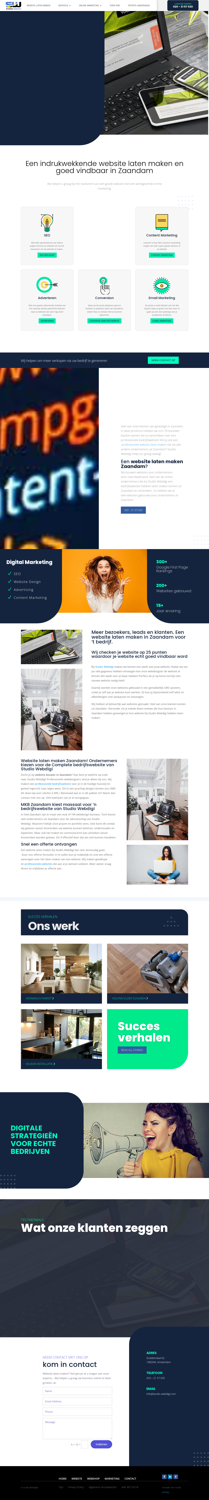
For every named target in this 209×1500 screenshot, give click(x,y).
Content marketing (162, 255)
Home (63, 1478)
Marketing (112, 1478)
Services (63, 5)
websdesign (104, 255)
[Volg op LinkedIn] (170, 1476)
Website (77, 1478)
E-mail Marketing (162, 320)
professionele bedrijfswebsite (53, 784)
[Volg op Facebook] (164, 1476)
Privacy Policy (76, 1487)
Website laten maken (38, 5)
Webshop (93, 1478)
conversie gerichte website (104, 320)
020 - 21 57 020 (133, 510)
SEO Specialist (47, 255)
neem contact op (163, 360)
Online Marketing (89, 5)
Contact (130, 1478)
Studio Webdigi (104, 666)
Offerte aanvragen (139, 5)
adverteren (47, 320)
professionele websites (38, 864)
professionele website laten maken (144, 444)
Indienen (101, 1444)
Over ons (115, 5)
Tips (61, 1487)
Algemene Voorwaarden (103, 1487)
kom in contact (32, 127)
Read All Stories (132, 1050)
